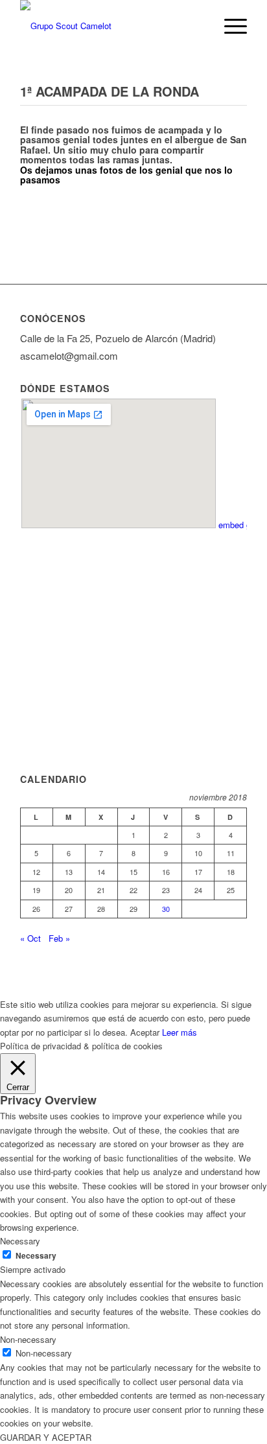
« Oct (30, 938)
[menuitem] (198, 26)
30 (166, 908)
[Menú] (229, 26)
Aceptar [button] (144, 1032)
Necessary (36, 1255)
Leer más (179, 1032)
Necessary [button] (20, 1241)
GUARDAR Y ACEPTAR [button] (45, 1437)
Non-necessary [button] (28, 1339)
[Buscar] (198, 26)
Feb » (59, 938)
